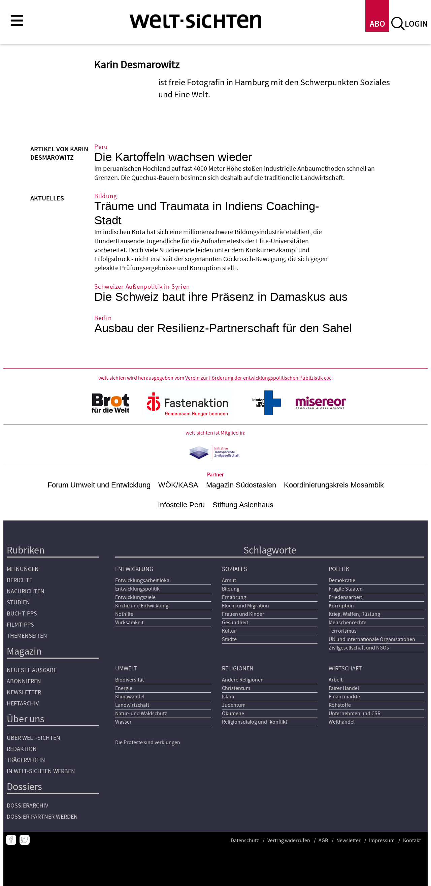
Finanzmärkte (344, 696)
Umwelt (126, 668)
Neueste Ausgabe (32, 670)
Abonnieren (24, 681)
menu (17, 20)
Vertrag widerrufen (288, 840)
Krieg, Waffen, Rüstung (354, 614)
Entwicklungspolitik (137, 589)
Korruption (341, 605)
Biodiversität (129, 679)
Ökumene (233, 713)
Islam (228, 696)
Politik (339, 569)
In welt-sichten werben (41, 771)
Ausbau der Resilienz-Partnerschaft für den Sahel (223, 328)
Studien (18, 602)
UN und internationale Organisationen (372, 639)
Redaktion (22, 749)
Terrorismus (343, 631)
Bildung (230, 589)
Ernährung (234, 597)
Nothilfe (124, 614)
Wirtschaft (345, 668)
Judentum (233, 705)
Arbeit (335, 679)
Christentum (236, 688)
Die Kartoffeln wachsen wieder (173, 157)
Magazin (24, 651)
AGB (323, 840)
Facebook (11, 840)
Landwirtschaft (132, 705)
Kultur (229, 631)
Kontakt (412, 840)
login (416, 24)
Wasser (123, 722)
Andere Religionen (243, 679)
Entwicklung (134, 569)
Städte (229, 639)
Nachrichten (25, 591)
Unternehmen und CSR (354, 713)
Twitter (25, 840)
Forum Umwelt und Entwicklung (99, 485)
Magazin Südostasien (241, 485)
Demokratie (342, 580)
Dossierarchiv (27, 806)
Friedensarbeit (345, 597)
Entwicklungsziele (135, 597)
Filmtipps (20, 625)
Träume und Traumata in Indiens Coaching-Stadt (206, 213)
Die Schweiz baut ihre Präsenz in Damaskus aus (221, 297)
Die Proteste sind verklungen (147, 742)
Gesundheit (235, 622)
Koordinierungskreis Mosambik (334, 485)
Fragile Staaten (346, 589)
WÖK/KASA (178, 485)
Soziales (234, 569)
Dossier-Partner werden (42, 817)
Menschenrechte (347, 622)
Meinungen (23, 569)
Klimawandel (129, 696)
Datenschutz (245, 840)
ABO (377, 24)
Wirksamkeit (129, 622)
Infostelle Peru (181, 505)
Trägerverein (26, 760)
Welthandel (342, 722)
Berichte (19, 580)
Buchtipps (22, 614)
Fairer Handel (344, 688)
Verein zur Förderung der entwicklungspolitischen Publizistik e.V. (258, 378)
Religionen (238, 668)
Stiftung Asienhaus (242, 505)
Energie (123, 688)
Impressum (382, 840)
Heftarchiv (23, 703)
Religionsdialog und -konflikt (254, 722)
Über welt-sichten (33, 738)
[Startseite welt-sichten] (195, 20)
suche (398, 23)
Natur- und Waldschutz (141, 713)
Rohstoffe (340, 705)
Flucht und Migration (245, 605)
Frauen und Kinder (243, 614)
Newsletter (24, 692)
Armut (229, 580)
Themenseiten (27, 636)
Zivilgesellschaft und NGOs (359, 647)
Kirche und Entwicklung (141, 605)
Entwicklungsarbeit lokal (143, 580)
